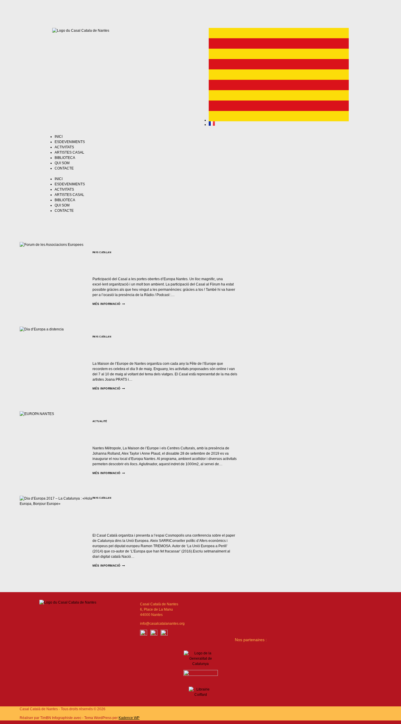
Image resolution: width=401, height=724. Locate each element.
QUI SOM (62, 163)
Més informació (108, 303)
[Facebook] (143, 633)
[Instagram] (226, 10)
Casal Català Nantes (112, 270)
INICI (59, 137)
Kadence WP (129, 718)
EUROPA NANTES (122, 430)
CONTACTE (64, 168)
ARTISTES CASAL (69, 152)
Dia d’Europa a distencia (133, 345)
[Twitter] (242, 10)
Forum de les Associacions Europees (155, 260)
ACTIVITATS (64, 147)
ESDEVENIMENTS (70, 142)
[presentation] (56, 278)
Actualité (99, 421)
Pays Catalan (101, 252)
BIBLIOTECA (65, 158)
